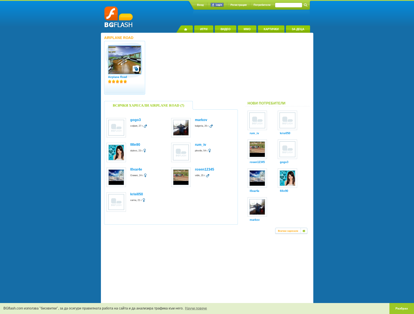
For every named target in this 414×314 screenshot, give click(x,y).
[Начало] (184, 29)
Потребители (262, 4)
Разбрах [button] (401, 308)
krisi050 (136, 194)
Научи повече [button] (196, 308)
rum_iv (200, 144)
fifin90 (135, 144)
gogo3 (135, 120)
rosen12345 (204, 169)
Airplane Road (117, 77)
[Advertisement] (277, 69)
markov (201, 120)
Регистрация (239, 4)
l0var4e (136, 169)
